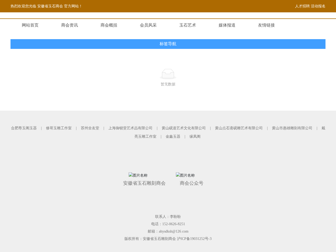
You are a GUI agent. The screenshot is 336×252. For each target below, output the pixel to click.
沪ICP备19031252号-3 (194, 239)
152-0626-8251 (173, 224)
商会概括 (109, 25)
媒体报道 (227, 25)
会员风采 (148, 25)
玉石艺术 (187, 25)
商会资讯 (69, 25)
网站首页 (30, 25)
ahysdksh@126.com (173, 231)
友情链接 (266, 25)
